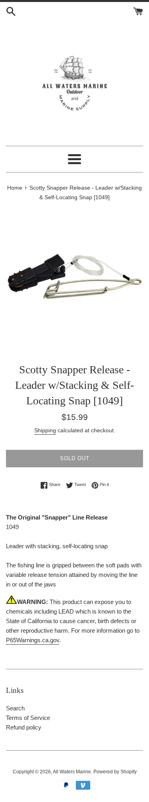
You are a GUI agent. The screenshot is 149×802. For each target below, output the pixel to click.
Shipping (45, 430)
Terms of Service (28, 717)
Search (15, 708)
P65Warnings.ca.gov (32, 640)
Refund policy (23, 727)
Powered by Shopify (115, 772)
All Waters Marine (72, 772)
